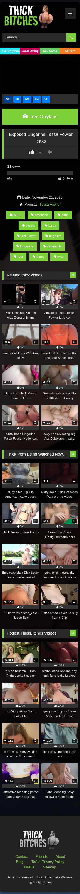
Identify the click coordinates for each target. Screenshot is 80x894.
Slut (20, 257)
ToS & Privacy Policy (47, 862)
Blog (19, 862)
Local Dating (30, 51)
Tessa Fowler (50, 204)
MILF (17, 215)
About (60, 856)
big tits (30, 225)
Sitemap (49, 867)
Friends (42, 856)
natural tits (54, 246)
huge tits (55, 236)
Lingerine (26, 246)
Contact (21, 856)
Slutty (40, 257)
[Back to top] (66, 880)
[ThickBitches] (32, 16)
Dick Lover (28, 236)
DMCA (29, 867)
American (41, 215)
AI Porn (70, 51)
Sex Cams (50, 51)
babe (65, 215)
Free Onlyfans (10, 51)
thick (61, 257)
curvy (52, 225)
